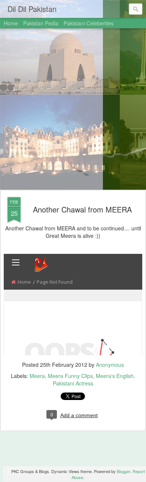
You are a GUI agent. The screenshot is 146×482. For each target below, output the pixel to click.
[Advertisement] (73, 109)
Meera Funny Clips (70, 375)
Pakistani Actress (73, 383)
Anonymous (110, 364)
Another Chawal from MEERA (82, 209)
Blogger (123, 471)
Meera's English (115, 375)
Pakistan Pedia (40, 23)
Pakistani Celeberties (88, 23)
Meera (37, 375)
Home (11, 23)
